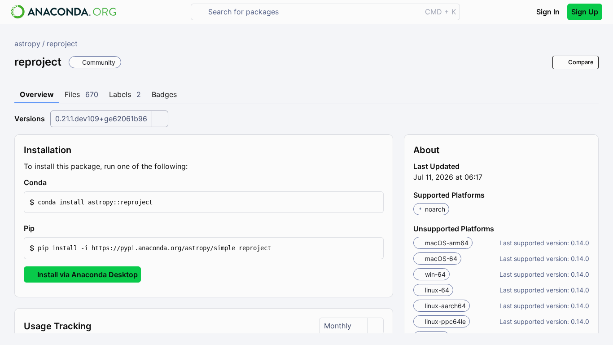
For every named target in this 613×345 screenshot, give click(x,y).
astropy (27, 43)
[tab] (36, 95)
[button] (204, 202)
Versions (29, 118)
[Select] (160, 119)
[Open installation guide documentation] (54, 182)
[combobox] (312, 12)
